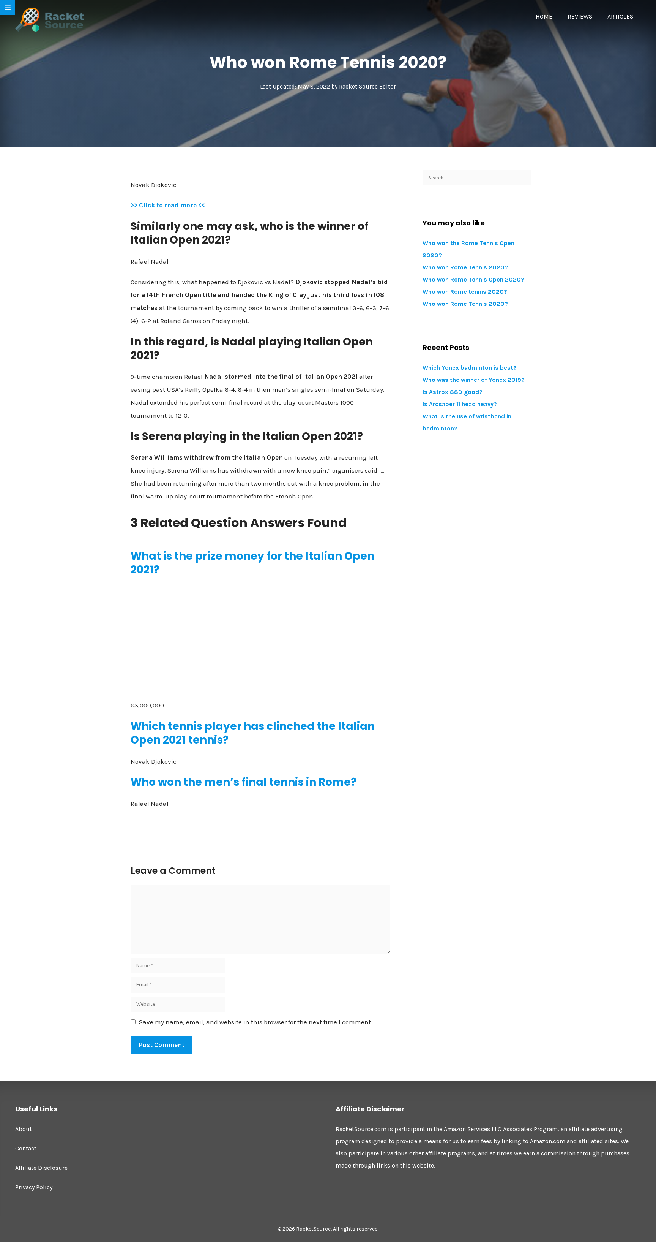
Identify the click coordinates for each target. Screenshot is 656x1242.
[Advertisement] (260, 638)
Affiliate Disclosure (41, 1167)
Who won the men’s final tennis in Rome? (243, 782)
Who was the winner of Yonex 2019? (474, 379)
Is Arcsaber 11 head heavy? (460, 404)
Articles (620, 16)
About (23, 1129)
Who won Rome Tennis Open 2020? (473, 279)
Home (544, 16)
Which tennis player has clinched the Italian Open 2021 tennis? (253, 733)
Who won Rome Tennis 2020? (465, 267)
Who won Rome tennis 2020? (465, 291)
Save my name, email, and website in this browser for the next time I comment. (255, 1022)
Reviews (580, 16)
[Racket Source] (49, 19)
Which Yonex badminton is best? (470, 367)
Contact (25, 1148)
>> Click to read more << (168, 205)
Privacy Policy (33, 1187)
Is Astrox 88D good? (453, 392)
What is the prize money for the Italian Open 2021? (252, 563)
